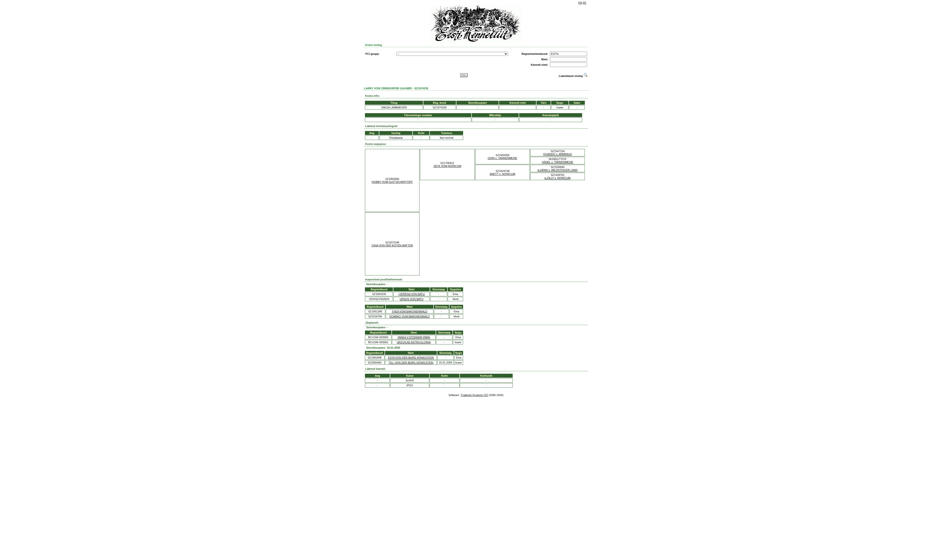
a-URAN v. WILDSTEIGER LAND (557, 169)
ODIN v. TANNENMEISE (502, 158)
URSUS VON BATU (411, 299)
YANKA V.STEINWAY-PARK (413, 337)
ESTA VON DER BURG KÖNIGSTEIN (411, 357)
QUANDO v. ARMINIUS (557, 154)
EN (580, 2)
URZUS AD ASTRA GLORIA (414, 342)
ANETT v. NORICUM (502, 173)
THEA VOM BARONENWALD (409, 311)
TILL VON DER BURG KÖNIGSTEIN (410, 362)
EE (584, 2)
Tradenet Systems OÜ (474, 395)
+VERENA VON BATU (411, 294)
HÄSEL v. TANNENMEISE (557, 162)
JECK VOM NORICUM (447, 166)
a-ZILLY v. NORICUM (557, 177)
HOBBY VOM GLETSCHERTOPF (392, 181)
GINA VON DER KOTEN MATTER (392, 245)
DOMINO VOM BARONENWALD (409, 316)
